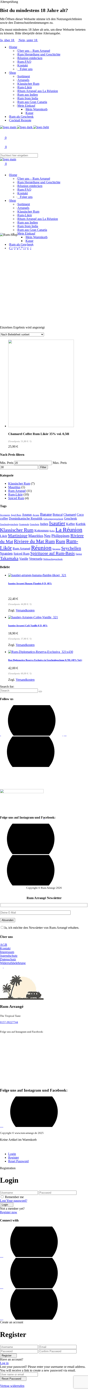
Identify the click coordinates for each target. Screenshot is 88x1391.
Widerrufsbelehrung (13, 963)
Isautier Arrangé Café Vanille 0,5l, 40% (27, 625)
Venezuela (35, 558)
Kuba (52, 531)
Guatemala (24, 524)
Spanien (6, 553)
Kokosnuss (41, 530)
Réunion (41, 547)
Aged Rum (16, 515)
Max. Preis (60, 462)
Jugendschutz (8, 955)
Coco (80, 514)
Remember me (14, 1197)
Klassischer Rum (19, 483)
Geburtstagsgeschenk (53, 519)
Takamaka (9, 558)
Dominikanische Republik (26, 518)
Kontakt (5, 948)
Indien (44, 524)
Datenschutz (8, 959)
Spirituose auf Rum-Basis (52, 553)
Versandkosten (25, 610)
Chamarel (69, 514)
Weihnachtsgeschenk (53, 559)
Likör (3, 536)
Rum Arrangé (17, 491)
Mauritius (14, 487)
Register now (8, 1212)
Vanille (23, 558)
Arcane (36, 515)
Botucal (58, 514)
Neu (47, 536)
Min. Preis (6, 462)
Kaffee (70, 524)
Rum (60, 541)
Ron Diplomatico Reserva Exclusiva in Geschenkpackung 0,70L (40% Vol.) (45, 660)
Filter (43, 467)
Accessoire (5, 515)
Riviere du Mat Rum (34, 541)
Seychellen (71, 548)
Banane (46, 514)
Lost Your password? (13, 1200)
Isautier (57, 523)
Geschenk (70, 518)
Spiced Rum (16, 498)
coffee (4, 518)
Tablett (79, 554)
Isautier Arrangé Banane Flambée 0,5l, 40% (30, 583)
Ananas (27, 514)
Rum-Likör (15, 494)
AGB (3, 944)
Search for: (7, 686)
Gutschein (34, 524)
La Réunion (68, 529)
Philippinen (60, 536)
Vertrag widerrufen (12, 1386)
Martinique (17, 535)
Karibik (81, 524)
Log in (4, 1363)
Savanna (56, 549)
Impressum (7, 952)
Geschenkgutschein (9, 524)
